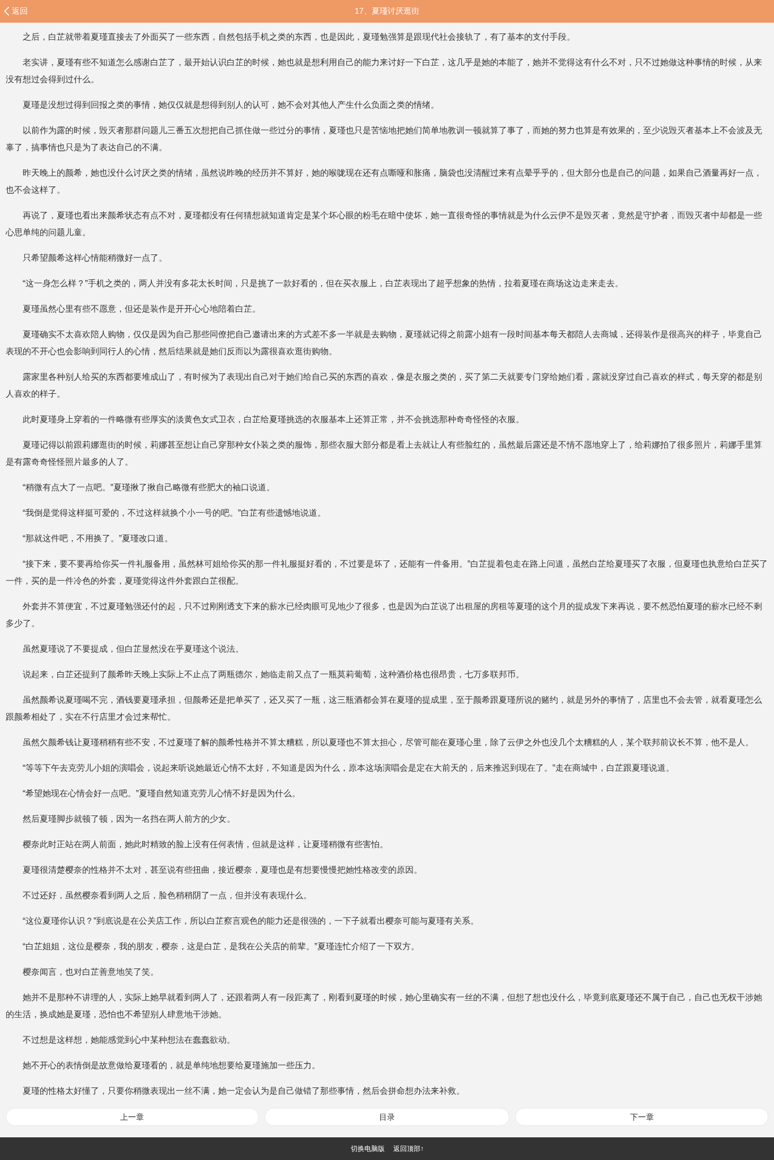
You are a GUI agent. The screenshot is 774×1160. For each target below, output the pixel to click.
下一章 (642, 1116)
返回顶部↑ (408, 1149)
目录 (387, 1116)
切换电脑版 (368, 1149)
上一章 (132, 1116)
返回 (20, 10)
